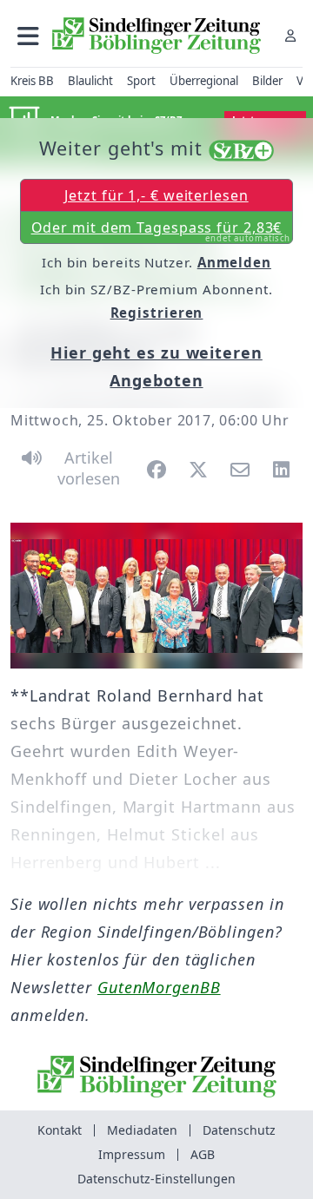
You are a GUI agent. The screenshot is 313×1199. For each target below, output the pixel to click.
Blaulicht (90, 81)
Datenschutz (239, 1130)
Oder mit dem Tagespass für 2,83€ (161, 231)
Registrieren (156, 312)
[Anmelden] (290, 35)
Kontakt (59, 1130)
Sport (141, 81)
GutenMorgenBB (159, 987)
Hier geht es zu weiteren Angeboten (156, 366)
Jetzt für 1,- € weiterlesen (156, 195)
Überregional (204, 81)
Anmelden (234, 262)
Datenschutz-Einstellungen (156, 1178)
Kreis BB (32, 81)
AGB (202, 1154)
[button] (28, 35)
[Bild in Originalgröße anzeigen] (156, 596)
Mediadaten (142, 1130)
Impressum (131, 1154)
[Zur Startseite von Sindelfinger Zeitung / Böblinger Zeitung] (156, 35)
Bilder (267, 81)
